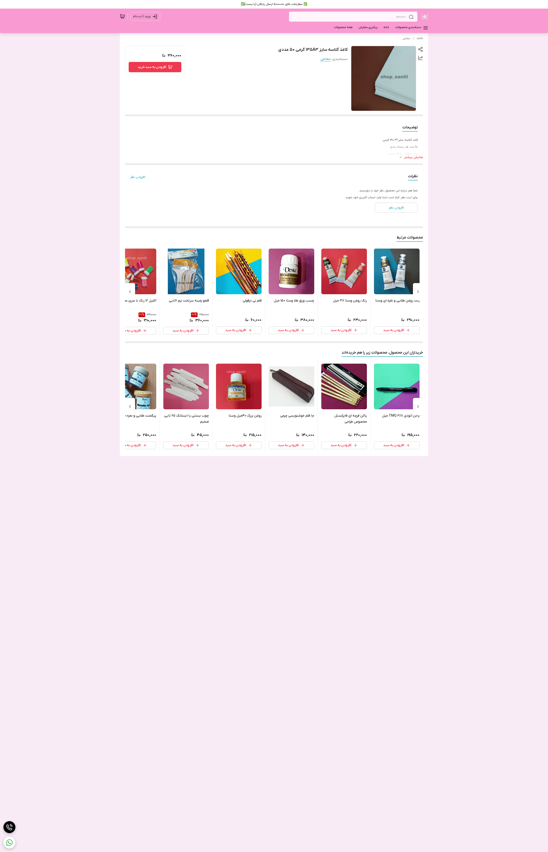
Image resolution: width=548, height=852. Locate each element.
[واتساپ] (9, 843)
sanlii (420, 38)
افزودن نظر (137, 177)
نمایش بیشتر (413, 157)
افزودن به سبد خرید (152, 67)
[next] (130, 291)
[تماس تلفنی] (9, 827)
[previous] (418, 291)
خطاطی (406, 38)
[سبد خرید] (122, 16)
